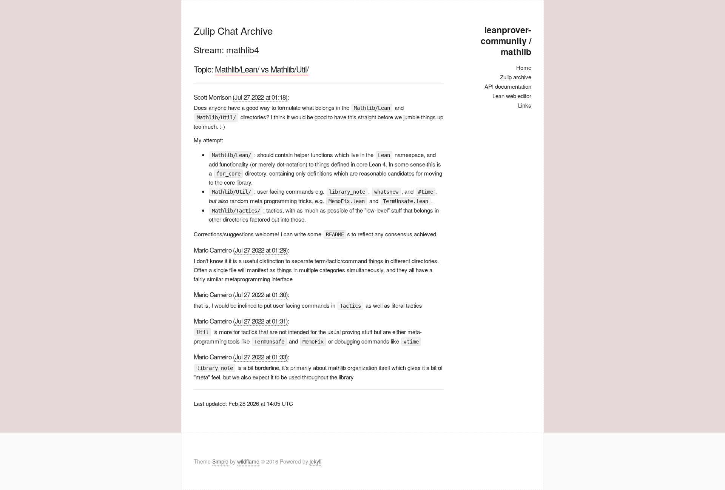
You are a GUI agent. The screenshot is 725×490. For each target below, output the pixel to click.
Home (523, 67)
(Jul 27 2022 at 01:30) (260, 294)
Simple (221, 461)
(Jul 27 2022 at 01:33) (260, 356)
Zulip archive (515, 77)
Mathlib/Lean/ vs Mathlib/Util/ (262, 69)
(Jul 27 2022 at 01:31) (260, 320)
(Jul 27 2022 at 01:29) (260, 249)
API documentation (507, 86)
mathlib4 (242, 49)
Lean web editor (511, 96)
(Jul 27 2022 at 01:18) (260, 97)
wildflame (248, 461)
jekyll (315, 461)
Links (524, 105)
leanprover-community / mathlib (506, 40)
